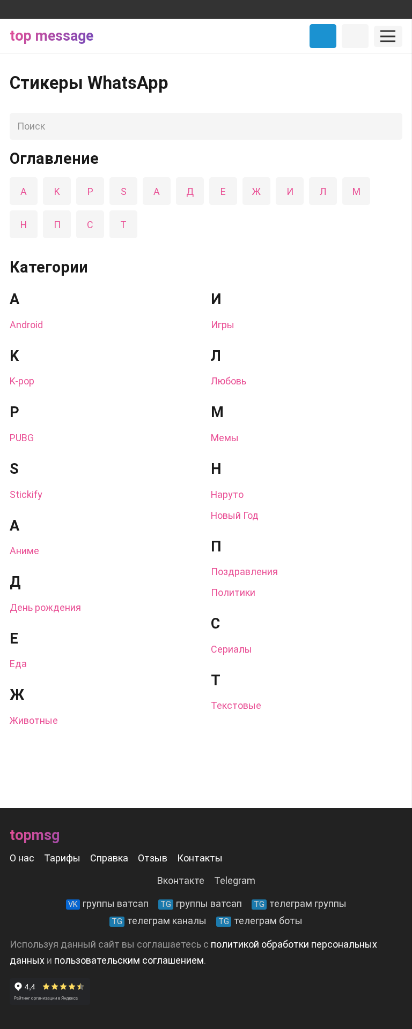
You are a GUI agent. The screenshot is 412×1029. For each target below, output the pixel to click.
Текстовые (236, 705)
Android (26, 324)
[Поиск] (391, 126)
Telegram (234, 880)
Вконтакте (180, 880)
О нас (22, 858)
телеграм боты (260, 920)
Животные (34, 720)
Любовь (228, 381)
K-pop (22, 381)
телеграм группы (300, 903)
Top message (51, 35)
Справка (109, 858)
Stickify (26, 494)
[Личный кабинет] (355, 36)
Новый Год (235, 515)
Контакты (200, 858)
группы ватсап (108, 903)
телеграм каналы (159, 920)
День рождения (45, 607)
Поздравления (244, 571)
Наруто (227, 494)
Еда (18, 663)
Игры (222, 324)
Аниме (24, 550)
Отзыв (152, 858)
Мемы (225, 437)
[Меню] (388, 36)
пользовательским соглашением (129, 960)
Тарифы (62, 858)
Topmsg (35, 835)
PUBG (22, 437)
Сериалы (231, 649)
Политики (233, 592)
